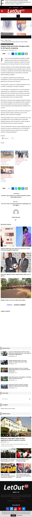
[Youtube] (19, 508)
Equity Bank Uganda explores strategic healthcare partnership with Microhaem (18, 385)
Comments (9, 305)
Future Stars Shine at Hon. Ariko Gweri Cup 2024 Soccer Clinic (7, 160)
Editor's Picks (3, 44)
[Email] (23, 508)
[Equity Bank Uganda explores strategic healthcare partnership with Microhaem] (4, 386)
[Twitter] (11, 508)
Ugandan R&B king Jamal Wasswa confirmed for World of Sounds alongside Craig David (15, 249)
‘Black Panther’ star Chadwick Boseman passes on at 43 (8, 460)
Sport (12, 44)
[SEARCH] (29, 399)
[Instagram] (15, 508)
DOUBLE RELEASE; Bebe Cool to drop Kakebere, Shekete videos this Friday (18, 361)
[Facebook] (7, 508)
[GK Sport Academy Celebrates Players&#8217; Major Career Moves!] (21, 154)
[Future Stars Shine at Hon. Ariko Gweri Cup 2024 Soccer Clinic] (7, 154)
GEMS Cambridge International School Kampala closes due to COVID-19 (8, 476)
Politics (8, 44)
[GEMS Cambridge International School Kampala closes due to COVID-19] (8, 468)
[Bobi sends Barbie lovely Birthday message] (23, 453)
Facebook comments (20, 305)
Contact (21, 7)
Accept (13, 515)
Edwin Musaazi (5, 50)
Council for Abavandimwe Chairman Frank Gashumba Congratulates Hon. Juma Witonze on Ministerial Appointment (20, 353)
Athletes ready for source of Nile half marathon (13, 300)
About (10, 7)
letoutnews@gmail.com (18, 500)
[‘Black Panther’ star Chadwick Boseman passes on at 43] (8, 453)
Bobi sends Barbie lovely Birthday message (22, 460)
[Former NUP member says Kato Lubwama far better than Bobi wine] (23, 468)
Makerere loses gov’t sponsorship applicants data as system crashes (13, 439)
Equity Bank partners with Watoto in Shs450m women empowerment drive (20, 377)
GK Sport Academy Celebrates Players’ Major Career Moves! (21, 160)
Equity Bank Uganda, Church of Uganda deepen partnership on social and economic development (19, 370)
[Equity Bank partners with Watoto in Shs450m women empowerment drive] (4, 378)
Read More (19, 515)
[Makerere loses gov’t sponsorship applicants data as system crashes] (16, 427)
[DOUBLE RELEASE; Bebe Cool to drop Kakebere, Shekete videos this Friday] (4, 362)
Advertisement (16, 7)
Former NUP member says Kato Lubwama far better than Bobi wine (23, 476)
